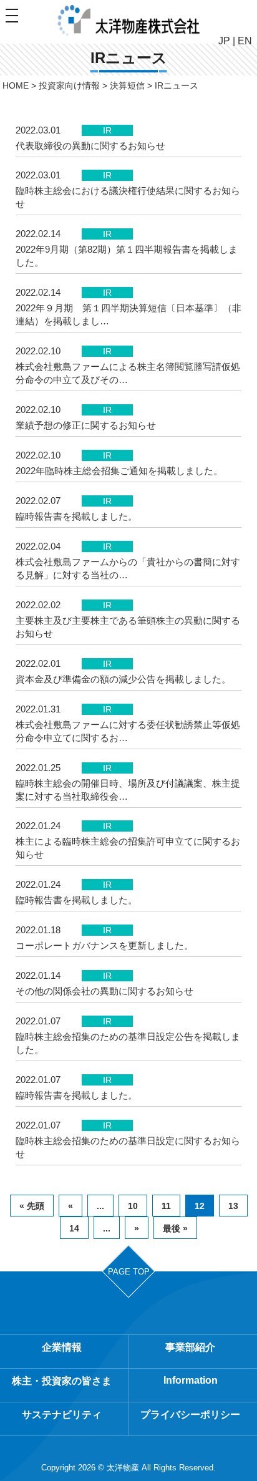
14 (74, 1228)
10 (133, 1206)
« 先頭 (31, 1206)
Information (190, 1380)
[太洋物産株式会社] (129, 20)
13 (233, 1206)
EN (245, 41)
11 (166, 1206)
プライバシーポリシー (190, 1414)
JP (224, 41)
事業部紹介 (190, 1347)
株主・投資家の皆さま (62, 1381)
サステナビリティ (62, 1414)
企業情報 (62, 1347)
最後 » (175, 1228)
